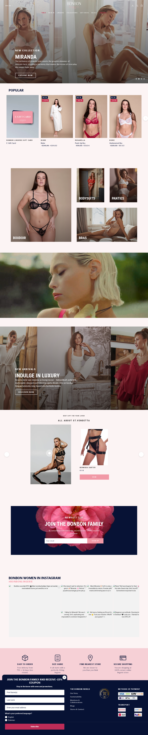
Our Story (74, 693)
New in (51, 13)
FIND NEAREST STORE (90, 664)
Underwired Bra (115, 143)
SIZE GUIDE (57, 664)
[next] (145, 118)
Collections (72, 13)
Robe (43, 143)
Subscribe (35, 727)
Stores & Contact (77, 709)
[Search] (137, 6)
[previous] (2, 118)
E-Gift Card (11, 143)
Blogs (72, 706)
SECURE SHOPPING (123, 664)
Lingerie (60, 13)
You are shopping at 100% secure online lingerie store (123, 670)
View (94, 477)
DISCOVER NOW (26, 392)
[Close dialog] (64, 677)
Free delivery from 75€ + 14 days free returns (25, 670)
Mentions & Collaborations (76, 701)
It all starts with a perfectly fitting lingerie (57, 670)
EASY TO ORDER (25, 664)
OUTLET (102, 13)
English (8, 5)
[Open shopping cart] (142, 6)
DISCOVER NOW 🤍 (27, 75)
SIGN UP (95, 541)
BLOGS (94, 13)
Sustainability (76, 697)
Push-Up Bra (80, 143)
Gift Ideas (84, 13)
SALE (44, 13)
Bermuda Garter (88, 467)
